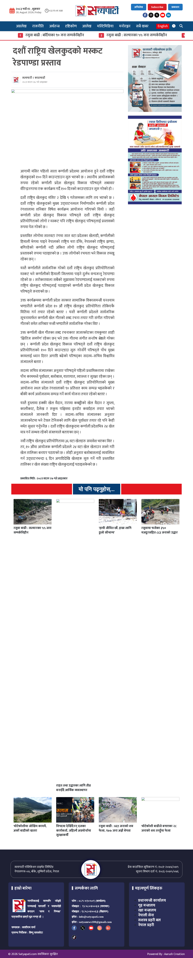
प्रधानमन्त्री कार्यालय (152, 900)
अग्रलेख (21, 26)
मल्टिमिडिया (105, 26)
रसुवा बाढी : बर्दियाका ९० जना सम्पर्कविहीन (40, 35)
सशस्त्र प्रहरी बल (149, 920)
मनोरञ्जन (124, 26)
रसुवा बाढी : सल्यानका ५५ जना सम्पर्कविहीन (122, 35)
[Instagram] (151, 15)
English (163, 26)
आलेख (86, 26)
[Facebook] (145, 15)
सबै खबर (142, 26)
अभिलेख (138, 7)
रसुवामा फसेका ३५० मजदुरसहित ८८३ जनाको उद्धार (159, 530)
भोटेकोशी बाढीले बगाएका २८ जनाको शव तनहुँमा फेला (158, 828)
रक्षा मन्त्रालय (147, 910)
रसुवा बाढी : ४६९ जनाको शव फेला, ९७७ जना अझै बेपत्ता (116, 828)
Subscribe (157, 7)
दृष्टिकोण (71, 26)
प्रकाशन (175, 7)
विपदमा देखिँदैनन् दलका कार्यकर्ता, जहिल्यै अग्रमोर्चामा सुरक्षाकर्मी (73, 830)
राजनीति (38, 26)
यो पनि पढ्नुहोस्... (97, 489)
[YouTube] (162, 15)
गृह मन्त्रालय (146, 905)
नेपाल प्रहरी (146, 925)
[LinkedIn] (168, 15)
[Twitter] (156, 15)
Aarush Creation (174, 954)
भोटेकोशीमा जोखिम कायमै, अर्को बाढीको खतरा (30, 828)
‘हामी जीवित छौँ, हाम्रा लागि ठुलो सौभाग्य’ (115, 530)
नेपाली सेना (146, 915)
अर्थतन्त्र (54, 26)
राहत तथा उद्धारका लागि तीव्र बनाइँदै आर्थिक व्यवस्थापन (73, 788)
